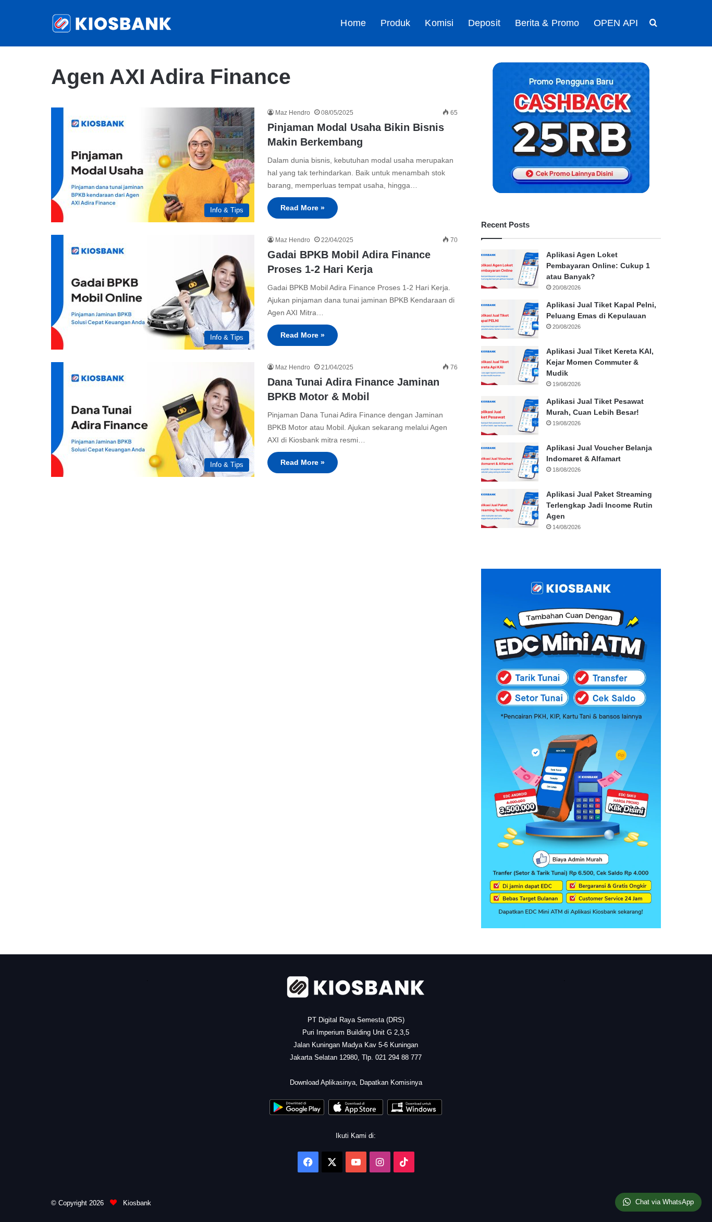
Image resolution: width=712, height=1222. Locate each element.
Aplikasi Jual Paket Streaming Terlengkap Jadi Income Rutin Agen (599, 505)
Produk (395, 23)
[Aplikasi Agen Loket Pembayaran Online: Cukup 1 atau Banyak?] (509, 269)
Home (352, 23)
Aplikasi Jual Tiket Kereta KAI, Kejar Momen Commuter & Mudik (600, 362)
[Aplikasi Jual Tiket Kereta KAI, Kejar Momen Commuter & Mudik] (509, 365)
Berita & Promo (547, 23)
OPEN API (616, 23)
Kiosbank (136, 1203)
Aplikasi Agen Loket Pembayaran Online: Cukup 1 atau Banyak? (598, 265)
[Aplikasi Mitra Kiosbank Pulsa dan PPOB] (296, 1113)
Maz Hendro (292, 112)
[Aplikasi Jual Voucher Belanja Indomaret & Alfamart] (509, 462)
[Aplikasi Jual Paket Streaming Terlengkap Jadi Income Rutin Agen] (509, 508)
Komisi (439, 23)
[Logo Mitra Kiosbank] (112, 23)
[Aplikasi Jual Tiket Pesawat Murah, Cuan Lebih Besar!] (509, 415)
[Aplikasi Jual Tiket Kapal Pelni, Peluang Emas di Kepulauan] (509, 319)
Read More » (302, 207)
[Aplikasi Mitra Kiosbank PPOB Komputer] (414, 1113)
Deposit (484, 23)
